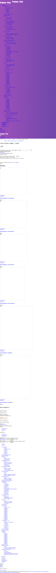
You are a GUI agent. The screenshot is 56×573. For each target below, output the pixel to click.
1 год (8, 32)
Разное (8, 11)
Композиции (4, 428)
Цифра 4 (8, 78)
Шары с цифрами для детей (12, 33)
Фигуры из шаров (7, 95)
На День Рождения (10, 22)
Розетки (8, 12)
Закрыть (1, 564)
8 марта (8, 49)
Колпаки (8, 88)
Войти (3, 562)
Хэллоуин (8, 56)
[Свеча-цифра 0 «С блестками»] (13, 194)
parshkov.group (2, 439)
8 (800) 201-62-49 (3, 424)
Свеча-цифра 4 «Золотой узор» (7, 303)
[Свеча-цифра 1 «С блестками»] (13, 227)
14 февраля (9, 47)
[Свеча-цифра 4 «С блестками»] (13, 260)
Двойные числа (9, 72)
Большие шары (7, 15)
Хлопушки (9, 66)
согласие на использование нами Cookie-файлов (39, 571)
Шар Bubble (9, 59)
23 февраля (9, 48)
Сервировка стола (7, 85)
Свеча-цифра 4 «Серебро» (6, 352)
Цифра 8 (8, 82)
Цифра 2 (8, 76)
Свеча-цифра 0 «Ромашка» (6, 402)
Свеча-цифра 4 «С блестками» (7, 264)
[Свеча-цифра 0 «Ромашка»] (15, 398)
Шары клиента (7, 110)
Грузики (8, 8)
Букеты (5, 16)
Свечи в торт (13, 162)
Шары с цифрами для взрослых (12, 34)
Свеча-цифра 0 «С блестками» (7, 198)
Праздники (6, 45)
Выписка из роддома (8, 26)
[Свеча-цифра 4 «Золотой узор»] (12, 299)
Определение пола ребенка (9, 40)
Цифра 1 (8, 75)
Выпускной (9, 50)
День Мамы (9, 52)
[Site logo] (5, 3)
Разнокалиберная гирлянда (12, 43)
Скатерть (8, 90)
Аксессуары (6, 6)
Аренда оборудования (8, 14)
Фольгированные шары (11, 29)
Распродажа (6, 67)
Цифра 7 (8, 81)
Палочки (8, 10)
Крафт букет (9, 18)
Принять (18, 572)
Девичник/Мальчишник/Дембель (13, 51)
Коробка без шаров (10, 38)
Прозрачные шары (7, 57)
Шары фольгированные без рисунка (11, 553)
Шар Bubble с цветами (11, 60)
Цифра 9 (8, 83)
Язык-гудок (9, 93)
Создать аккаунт (3, 570)
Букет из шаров (9, 17)
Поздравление (9, 24)
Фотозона (6, 96)
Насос (8, 9)
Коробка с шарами (10, 37)
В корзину (2, 151)
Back (5, 447)
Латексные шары (10, 27)
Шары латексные (7, 111)
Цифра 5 (8, 79)
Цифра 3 (8, 77)
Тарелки (8, 92)
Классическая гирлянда (11, 42)
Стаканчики (9, 91)
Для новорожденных (10, 21)
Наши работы (4, 435)
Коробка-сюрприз (7, 36)
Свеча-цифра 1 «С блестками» (7, 231)
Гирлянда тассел (10, 7)
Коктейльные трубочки (11, 87)
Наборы (8, 73)
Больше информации (8, 572)
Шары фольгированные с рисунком (13, 120)
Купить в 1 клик (7, 151)
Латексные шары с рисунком (12, 113)
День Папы (9, 53)
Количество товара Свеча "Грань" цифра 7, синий (10, 150)
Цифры (5, 97)
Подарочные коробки (11, 64)
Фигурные (9, 116)
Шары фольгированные (8, 115)
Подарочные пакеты (10, 65)
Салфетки (8, 89)
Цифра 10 (8, 84)
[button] (2, 196)
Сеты (3, 430)
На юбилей (9, 23)
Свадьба (8, 55)
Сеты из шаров (9, 28)
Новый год (9, 54)
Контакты (4, 434)
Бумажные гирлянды (8, 20)
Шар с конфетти (10, 61)
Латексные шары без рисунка (12, 112)
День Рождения (7, 31)
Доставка (4, 436)
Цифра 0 (8, 74)
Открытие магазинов (8, 41)
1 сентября (9, 46)
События (4, 429)
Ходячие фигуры (10, 117)
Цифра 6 (8, 80)
